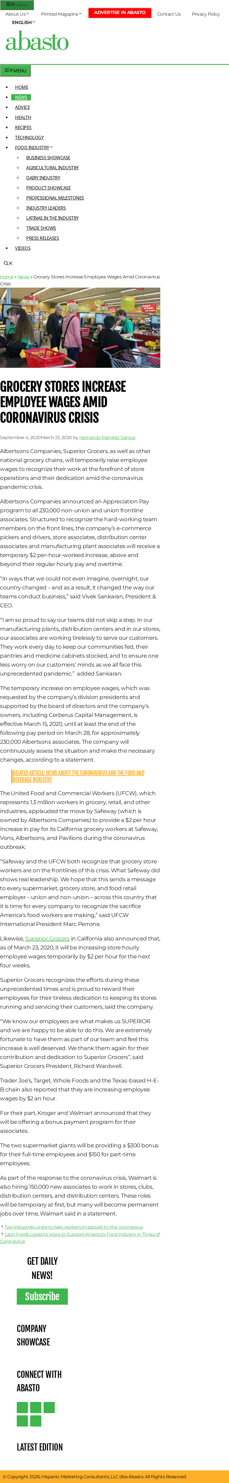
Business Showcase (48, 158)
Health (23, 117)
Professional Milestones (55, 198)
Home (21, 87)
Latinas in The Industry (52, 218)
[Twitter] (22, 1407)
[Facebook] (35, 1421)
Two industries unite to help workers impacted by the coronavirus (73, 1227)
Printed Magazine (59, 14)
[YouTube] (22, 1421)
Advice (22, 107)
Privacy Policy (206, 14)
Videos (22, 248)
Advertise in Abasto (120, 12)
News (21, 97)
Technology (29, 137)
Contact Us (169, 14)
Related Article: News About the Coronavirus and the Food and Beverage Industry (78, 776)
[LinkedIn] (35, 1407)
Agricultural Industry (52, 168)
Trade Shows (41, 228)
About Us (15, 14)
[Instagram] (49, 1407)
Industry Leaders (46, 208)
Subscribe (42, 1296)
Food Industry (32, 147)
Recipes (23, 127)
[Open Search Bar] (8, 264)
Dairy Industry (43, 178)
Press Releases (42, 238)
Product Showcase (48, 188)
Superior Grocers (47, 938)
